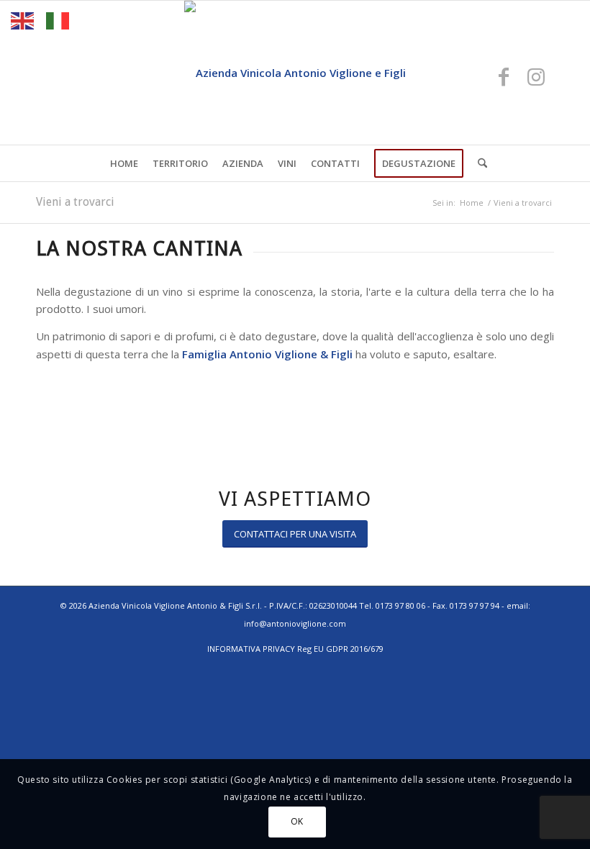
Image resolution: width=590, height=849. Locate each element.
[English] (23, 19)
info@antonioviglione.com (295, 623)
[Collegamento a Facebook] (503, 76)
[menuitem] (124, 163)
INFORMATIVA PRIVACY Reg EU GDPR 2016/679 (295, 648)
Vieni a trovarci (75, 202)
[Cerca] (479, 163)
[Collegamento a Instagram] (536, 76)
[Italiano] (58, 19)
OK (297, 821)
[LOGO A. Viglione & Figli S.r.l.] (295, 73)
